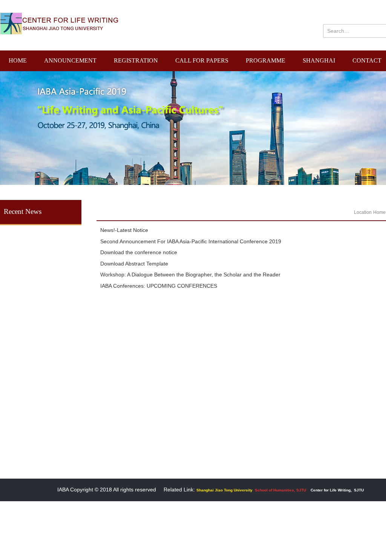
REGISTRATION (136, 60)
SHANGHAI (319, 60)
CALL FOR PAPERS (201, 60)
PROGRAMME (265, 60)
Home (379, 212)
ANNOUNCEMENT (70, 60)
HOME (18, 60)
